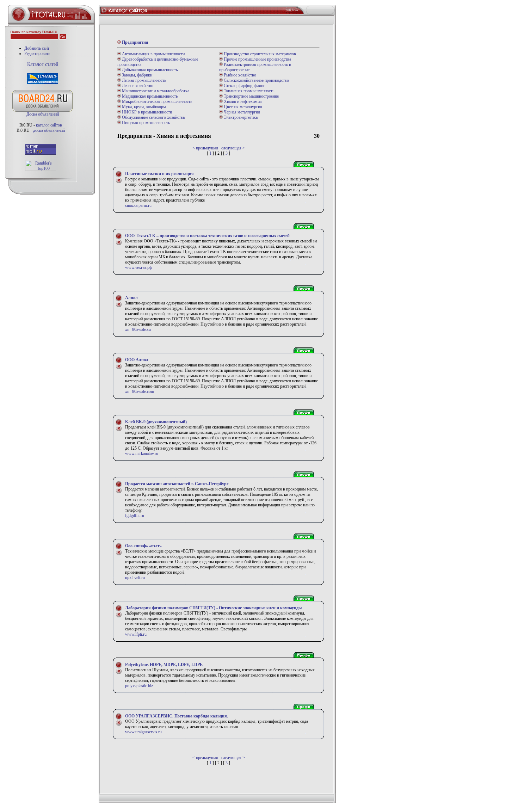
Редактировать (37, 53)
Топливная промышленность (248, 90)
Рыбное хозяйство (239, 75)
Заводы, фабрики (136, 75)
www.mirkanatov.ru (141, 453)
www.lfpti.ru (136, 634)
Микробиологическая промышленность (156, 101)
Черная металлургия (241, 112)
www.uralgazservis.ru (143, 731)
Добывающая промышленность (149, 69)
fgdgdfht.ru (134, 515)
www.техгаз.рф (138, 267)
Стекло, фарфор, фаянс (244, 85)
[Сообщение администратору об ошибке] (119, 182)
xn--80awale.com (139, 391)
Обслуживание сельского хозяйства (153, 117)
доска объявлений (49, 130)
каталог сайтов (49, 125)
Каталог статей (42, 64)
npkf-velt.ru (135, 577)
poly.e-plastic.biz (139, 685)
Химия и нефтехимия (242, 101)
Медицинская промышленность (149, 96)
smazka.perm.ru (138, 205)
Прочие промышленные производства (257, 59)
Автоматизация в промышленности (153, 53)
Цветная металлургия (242, 106)
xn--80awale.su (138, 329)
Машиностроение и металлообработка (155, 90)
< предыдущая (205, 148)
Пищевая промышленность (145, 122)
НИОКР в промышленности (146, 112)
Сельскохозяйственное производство (256, 80)
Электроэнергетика (240, 117)
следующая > (233, 148)
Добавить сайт (36, 48)
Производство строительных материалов (259, 53)
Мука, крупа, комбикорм (143, 106)
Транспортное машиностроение (251, 96)
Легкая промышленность (143, 80)
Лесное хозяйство (137, 85)
